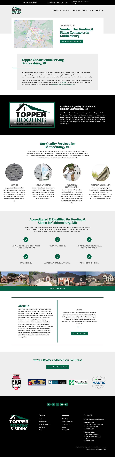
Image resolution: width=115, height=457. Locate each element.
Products (56, 10)
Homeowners (43, 421)
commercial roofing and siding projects (63, 84)
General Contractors (45, 424)
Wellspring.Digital (101, 449)
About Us (85, 10)
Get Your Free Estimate (71, 41)
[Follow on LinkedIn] (66, 404)
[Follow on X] (57, 404)
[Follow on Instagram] (49, 404)
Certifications (66, 424)
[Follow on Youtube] (62, 404)
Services (66, 10)
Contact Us (100, 10)
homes (64, 82)
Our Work (76, 10)
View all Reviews (79, 333)
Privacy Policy (66, 430)
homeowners (22, 320)
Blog (92, 10)
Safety (64, 427)
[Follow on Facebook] (53, 404)
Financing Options (67, 421)
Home (40, 419)
